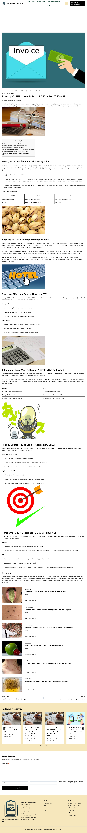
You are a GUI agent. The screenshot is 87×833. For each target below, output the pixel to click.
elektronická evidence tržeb (15, 165)
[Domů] (2, 91)
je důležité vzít (41, 448)
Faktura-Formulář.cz (8, 100)
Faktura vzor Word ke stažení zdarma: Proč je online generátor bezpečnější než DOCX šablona (32, 732)
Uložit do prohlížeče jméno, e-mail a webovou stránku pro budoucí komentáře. (71, 782)
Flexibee (71, 810)
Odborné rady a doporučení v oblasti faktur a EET (15, 153)
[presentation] (11, 718)
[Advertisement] (43, 17)
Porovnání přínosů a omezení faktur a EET (13, 147)
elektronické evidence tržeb (18, 324)
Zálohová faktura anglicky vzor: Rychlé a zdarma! (71, 698)
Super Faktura (73, 815)
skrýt (20, 141)
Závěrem (4, 155)
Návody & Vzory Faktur (39, 1)
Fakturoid (72, 808)
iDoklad (71, 812)
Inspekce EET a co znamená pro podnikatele (14, 145)
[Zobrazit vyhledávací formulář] (66, 3)
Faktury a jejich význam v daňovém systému (14, 144)
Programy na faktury (74, 805)
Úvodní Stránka (48, 803)
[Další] (83, 728)
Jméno (4, 783)
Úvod (28, 1)
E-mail (33, 783)
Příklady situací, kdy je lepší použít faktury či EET (15, 151)
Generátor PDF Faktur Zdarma (75, 3)
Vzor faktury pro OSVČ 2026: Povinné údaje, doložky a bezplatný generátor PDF (54, 732)
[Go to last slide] (4, 728)
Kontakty (47, 5)
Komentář (5, 763)
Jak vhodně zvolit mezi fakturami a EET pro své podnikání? (18, 149)
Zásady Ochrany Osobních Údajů (52, 829)
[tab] (40, 745)
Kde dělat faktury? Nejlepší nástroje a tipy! (14, 698)
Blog (45, 805)
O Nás (40, 5)
